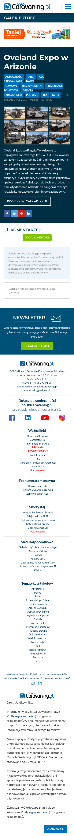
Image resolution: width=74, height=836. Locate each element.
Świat (38, 596)
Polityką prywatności (34, 812)
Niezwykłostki (38, 653)
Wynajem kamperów (38, 615)
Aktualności (37, 588)
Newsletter (38, 466)
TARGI (30, 76)
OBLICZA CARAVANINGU (18, 92)
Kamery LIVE (38, 558)
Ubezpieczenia (38, 470)
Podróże (37, 619)
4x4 (45, 94)
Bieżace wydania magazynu (38, 489)
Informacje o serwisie (37, 443)
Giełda (37, 570)
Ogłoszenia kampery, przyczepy (38, 520)
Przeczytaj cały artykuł (27, 201)
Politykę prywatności (20, 716)
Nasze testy (37, 642)
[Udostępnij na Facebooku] (7, 213)
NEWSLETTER (29, 317)
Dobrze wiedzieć (38, 634)
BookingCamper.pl (38, 527)
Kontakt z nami (38, 455)
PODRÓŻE (32, 94)
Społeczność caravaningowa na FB (37, 566)
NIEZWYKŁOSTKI (32, 85)
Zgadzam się (55, 828)
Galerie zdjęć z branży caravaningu (38, 547)
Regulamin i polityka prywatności (38, 462)
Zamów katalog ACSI (37, 493)
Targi (37, 661)
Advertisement (38, 451)
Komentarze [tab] (26, 230)
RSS (38, 458)
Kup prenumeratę (37, 486)
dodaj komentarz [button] (37, 237)
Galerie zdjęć (19, 18)
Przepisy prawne (38, 630)
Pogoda (38, 554)
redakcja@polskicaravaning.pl (41, 386)
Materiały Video (38, 551)
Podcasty (38, 657)
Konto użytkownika (37, 436)
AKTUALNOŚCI (14, 76)
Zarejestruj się (38, 439)
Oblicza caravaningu (38, 611)
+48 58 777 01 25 (41, 382)
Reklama (38, 447)
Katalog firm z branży (37, 523)
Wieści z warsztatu (38, 638)
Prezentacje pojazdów (38, 626)
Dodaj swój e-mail (37, 345)
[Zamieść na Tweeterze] (14, 213)
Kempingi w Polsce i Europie (38, 512)
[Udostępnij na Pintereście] (21, 213)
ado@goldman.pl (41, 390)
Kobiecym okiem (38, 604)
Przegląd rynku (38, 623)
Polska (37, 592)
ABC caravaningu (37, 607)
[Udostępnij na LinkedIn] (28, 213)
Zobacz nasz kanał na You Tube (38, 562)
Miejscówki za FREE (38, 516)
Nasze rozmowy (37, 649)
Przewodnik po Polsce (38, 600)
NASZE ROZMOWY (19, 83)
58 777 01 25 (39, 378)
